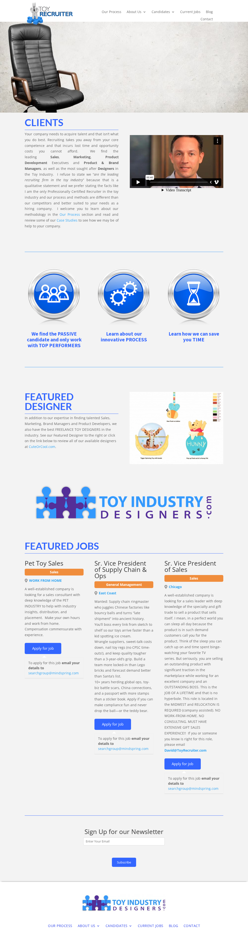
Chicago (175, 586)
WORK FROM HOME (45, 580)
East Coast (107, 593)
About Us (134, 12)
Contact (207, 19)
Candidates (161, 12)
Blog (209, 12)
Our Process (111, 12)
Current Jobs (190, 12)
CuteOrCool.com (42, 446)
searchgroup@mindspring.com (53, 673)
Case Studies (67, 220)
